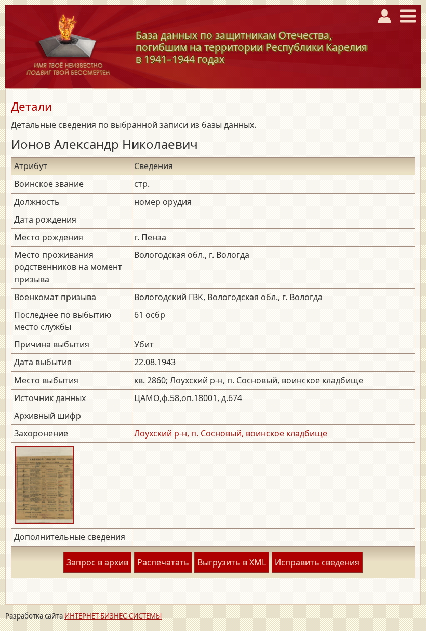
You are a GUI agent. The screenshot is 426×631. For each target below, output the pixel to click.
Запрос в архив (97, 562)
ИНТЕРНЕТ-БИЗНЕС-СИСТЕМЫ (113, 616)
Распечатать (163, 562)
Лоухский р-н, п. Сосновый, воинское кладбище (230, 433)
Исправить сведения (317, 562)
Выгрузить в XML (231, 562)
